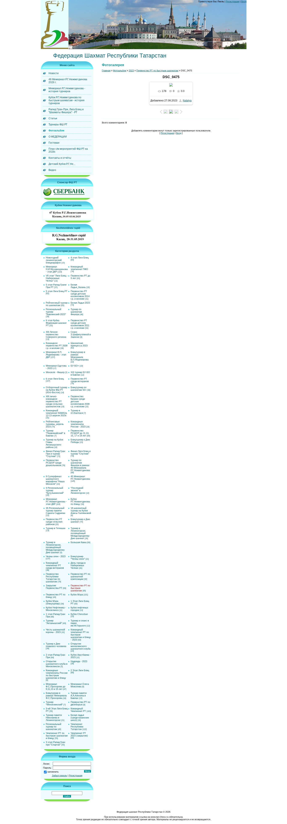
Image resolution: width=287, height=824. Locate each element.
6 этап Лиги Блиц (55, 378)
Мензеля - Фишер (55, 372)
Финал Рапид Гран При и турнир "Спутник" (55, 453)
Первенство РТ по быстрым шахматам (80, 588)
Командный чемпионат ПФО (79, 267)
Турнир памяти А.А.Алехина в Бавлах (79, 695)
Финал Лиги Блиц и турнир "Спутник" (81, 452)
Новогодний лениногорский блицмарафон (54, 260)
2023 (131, 70)
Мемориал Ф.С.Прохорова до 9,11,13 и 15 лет (55, 686)
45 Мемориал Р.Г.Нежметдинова (80, 477)
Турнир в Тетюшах (56, 528)
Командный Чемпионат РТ (78, 709)
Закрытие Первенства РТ (54, 586)
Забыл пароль (59, 775)
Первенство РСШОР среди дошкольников (53, 462)
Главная (106, 70)
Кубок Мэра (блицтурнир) (53, 602)
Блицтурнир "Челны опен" (78, 557)
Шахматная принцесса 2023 (79, 344)
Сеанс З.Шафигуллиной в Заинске (81, 334)
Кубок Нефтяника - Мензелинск (56, 608)
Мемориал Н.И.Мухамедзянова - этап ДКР (57, 269)
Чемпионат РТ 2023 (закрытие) (79, 734)
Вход (243, 1)
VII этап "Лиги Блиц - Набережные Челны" (57, 278)
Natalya (187, 100)
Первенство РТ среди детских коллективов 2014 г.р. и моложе (80, 295)
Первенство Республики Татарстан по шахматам (53, 578)
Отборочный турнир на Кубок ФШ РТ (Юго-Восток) (56, 390)
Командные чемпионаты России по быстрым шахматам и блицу (56, 674)
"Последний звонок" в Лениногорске (78, 490)
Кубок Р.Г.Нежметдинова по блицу (80, 501)
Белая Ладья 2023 (80, 302)
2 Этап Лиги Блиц (80, 670)
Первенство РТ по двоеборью (80, 703)
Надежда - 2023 (79, 661)
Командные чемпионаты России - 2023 (78, 424)
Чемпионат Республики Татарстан (77, 726)
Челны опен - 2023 (56, 556)
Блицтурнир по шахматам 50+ (78, 388)
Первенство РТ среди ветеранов (80, 380)
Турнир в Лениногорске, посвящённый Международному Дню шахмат (80, 533)
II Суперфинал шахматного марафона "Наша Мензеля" (55, 480)
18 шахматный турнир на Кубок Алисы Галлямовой (81, 510)
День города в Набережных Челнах (78, 565)
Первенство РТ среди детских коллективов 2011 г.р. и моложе (80, 324)
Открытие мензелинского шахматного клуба (80, 646)
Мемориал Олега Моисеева (80, 685)
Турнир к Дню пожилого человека (56, 644)
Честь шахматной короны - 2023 (55, 630)
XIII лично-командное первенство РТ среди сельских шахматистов (54, 401)
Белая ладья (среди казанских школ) (80, 717)
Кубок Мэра (77, 594)
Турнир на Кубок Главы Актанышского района (54, 443)
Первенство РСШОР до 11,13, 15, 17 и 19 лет (80, 433)
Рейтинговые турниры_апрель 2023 (55, 424)
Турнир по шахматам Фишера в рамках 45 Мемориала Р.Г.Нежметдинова (80, 465)
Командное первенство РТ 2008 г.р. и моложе (56, 345)
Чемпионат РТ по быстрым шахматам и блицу (57, 735)
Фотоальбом (119, 70)
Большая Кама (78, 542)
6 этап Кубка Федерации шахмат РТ (56, 323)
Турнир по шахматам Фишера (76, 312)
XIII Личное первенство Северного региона (56, 334)
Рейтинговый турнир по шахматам (57, 304)
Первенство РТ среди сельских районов (54, 521)
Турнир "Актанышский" (54, 621)
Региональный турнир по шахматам (53, 726)
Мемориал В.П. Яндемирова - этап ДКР (56, 354)
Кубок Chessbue (79, 614)
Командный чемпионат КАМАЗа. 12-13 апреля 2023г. (56, 413)
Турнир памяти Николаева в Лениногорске (54, 717)
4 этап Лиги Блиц (80, 257)
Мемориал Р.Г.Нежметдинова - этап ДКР (56, 501)
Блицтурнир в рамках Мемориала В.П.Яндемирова (79, 356)
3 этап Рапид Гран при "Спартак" (55, 743)
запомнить (53, 771)
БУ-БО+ (75, 365)
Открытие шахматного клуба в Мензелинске (56, 664)
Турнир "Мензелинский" (54, 703)
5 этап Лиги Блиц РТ (56, 291)
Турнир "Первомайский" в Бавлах (55, 433)
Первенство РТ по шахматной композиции (80, 576)
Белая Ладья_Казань (78, 285)
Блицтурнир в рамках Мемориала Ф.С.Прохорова (56, 695)
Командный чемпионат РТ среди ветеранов (55, 565)
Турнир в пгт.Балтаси (77, 411)
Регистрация (232, 1)
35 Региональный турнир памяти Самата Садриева (55, 510)
